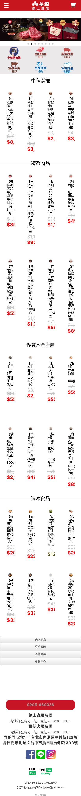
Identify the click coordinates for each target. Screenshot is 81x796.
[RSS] (36, 794)
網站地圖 (42, 794)
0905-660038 (40, 705)
